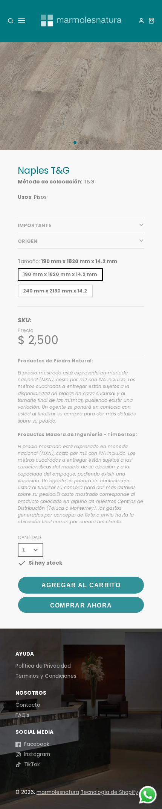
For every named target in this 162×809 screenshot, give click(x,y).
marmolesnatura (58, 792)
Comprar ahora (81, 605)
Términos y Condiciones (45, 676)
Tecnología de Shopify (109, 792)
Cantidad (29, 537)
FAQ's (22, 715)
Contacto (27, 705)
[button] (74, 142)
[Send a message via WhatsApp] (148, 795)
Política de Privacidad (43, 666)
